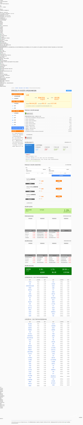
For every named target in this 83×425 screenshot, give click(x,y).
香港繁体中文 (7, 10)
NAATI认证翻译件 (40, 47)
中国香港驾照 (45, 47)
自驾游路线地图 (17, 96)
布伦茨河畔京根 (30, 337)
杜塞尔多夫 (53, 349)
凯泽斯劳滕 (30, 379)
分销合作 (1, 406)
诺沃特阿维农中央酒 (54, 237)
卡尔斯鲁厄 (30, 357)
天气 (15, 115)
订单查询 (1, 1)
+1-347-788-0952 (7, 15)
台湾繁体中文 (2, 10)
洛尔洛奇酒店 (54, 235)
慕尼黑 (53, 307)
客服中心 (1, 399)
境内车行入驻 (2, 405)
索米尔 (53, 299)
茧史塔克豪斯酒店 (42, 257)
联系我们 (1, 389)
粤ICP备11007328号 (47, 422)
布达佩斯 (53, 361)
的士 (15, 124)
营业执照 (41, 422)
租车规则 (1, 397)
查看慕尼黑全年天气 (68, 142)
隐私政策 (1, 393)
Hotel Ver (30, 262)
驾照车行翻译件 (60, 47)
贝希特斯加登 (30, 335)
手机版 (1, 2)
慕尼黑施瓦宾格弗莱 (54, 262)
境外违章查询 (5, 1)
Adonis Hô (30, 232)
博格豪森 (30, 329)
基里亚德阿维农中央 (42, 232)
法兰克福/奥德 (53, 359)
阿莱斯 (30, 287)
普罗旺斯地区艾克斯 (30, 285)
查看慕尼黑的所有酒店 (67, 240)
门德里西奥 (53, 325)
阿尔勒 (30, 281)
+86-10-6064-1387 (8, 16)
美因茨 (30, 385)
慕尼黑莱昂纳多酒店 (30, 257)
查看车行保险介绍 (3, 51)
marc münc (54, 255)
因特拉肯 (30, 383)
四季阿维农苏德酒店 (42, 234)
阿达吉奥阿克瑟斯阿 (30, 230)
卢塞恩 (30, 365)
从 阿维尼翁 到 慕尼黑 (17, 94)
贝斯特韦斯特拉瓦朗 (42, 235)
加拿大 (11, 68)
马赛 (30, 291)
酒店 (15, 108)
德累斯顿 (53, 329)
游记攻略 (2, 67)
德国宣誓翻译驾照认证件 (4, 47)
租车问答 (14, 131)
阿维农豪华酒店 (54, 230)
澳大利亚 (3, 68)
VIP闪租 (1, 24)
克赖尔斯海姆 (30, 351)
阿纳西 (30, 311)
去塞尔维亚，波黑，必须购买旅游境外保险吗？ (19, 134)
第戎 (53, 281)
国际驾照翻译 (2, 41)
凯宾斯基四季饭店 (66, 260)
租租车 (1, 21)
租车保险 (1, 48)
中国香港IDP (49, 47)
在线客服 (80, 417)
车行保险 (2, 50)
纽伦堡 (30, 339)
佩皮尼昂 (30, 301)
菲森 (30, 331)
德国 (9, 68)
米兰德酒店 (66, 230)
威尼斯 (53, 301)
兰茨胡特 (30, 325)
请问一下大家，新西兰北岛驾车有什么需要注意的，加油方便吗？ (22, 137)
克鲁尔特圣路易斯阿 (54, 232)
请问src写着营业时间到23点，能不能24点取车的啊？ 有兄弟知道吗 (23, 139)
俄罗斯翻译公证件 (28, 47)
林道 (30, 341)
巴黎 (53, 295)
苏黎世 (53, 291)
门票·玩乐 (1, 33)
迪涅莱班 (30, 295)
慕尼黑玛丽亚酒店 (42, 255)
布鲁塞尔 (53, 363)
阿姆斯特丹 (53, 311)
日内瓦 (30, 313)
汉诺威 (53, 353)
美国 (0, 68)
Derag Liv (30, 255)
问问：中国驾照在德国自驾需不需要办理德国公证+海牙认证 (22, 133)
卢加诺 (30, 377)
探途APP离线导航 (4, 60)
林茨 (30, 355)
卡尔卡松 (30, 305)
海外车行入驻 (2, 404)
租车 (15, 105)
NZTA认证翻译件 (34, 47)
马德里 (53, 309)
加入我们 (1, 390)
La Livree (30, 235)
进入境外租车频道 (68, 164)
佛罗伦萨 (53, 293)
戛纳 (30, 299)
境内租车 (1, 23)
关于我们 (1, 388)
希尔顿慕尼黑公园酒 (66, 257)
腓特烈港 (30, 345)
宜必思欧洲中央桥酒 (42, 237)
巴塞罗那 (53, 283)
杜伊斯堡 (53, 351)
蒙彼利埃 (30, 289)
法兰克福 (53, 303)
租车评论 (2, 64)
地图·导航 (1, 59)
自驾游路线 (16, 103)
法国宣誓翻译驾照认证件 (12, 47)
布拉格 (30, 367)
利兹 (53, 315)
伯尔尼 (53, 323)
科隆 (53, 339)
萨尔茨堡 (30, 333)
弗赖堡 (30, 381)
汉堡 (53, 365)
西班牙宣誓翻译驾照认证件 (20, 47)
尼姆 (30, 283)
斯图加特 (30, 349)
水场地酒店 (30, 237)
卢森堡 (53, 333)
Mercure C (54, 234)
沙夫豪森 (30, 359)
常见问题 (1, 401)
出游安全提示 (2, 402)
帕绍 (30, 343)
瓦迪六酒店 (42, 260)
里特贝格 (53, 341)
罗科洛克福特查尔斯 (66, 262)
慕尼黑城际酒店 (54, 260)
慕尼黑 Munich (28, 145)
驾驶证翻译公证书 (55, 47)
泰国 (5, 68)
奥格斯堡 (30, 327)
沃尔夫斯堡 (53, 347)
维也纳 (53, 313)
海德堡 (30, 363)
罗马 (53, 305)
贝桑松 (53, 287)
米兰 (53, 289)
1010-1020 (6, 14)
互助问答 (1, 400)
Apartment (30, 260)
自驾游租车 (16, 98)
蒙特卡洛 (30, 307)
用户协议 (1, 394)
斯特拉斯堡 (53, 297)
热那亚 (53, 285)
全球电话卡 (3, 39)
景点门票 (2, 34)
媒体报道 (1, 391)
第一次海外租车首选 (4, 25)
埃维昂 (30, 315)
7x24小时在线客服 (3, 20)
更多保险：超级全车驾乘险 (4, 58)
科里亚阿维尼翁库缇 (42, 230)
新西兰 (7, 68)
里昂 (30, 297)
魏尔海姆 (30, 323)
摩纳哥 (30, 309)
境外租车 (1, 22)
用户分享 (1, 62)
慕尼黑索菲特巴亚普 (66, 255)
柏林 (53, 343)
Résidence (30, 234)
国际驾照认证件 (3, 42)
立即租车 (61, 175)
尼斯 (30, 303)
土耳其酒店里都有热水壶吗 (16, 136)
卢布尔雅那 (30, 375)
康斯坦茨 (30, 347)
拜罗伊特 (30, 353)
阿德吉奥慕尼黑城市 (42, 262)
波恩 (53, 337)
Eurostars (54, 257)
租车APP (1, 72)
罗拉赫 (30, 371)
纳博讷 (30, 293)
